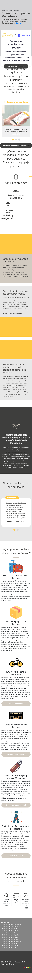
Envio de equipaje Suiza (9, 947)
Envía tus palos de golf (16, 805)
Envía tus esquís (16, 856)
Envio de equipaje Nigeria (10, 943)
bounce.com (23, 58)
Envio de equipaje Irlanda (10, 933)
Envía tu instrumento (16, 754)
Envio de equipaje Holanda (10, 939)
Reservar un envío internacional (16, 146)
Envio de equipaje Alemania (11, 924)
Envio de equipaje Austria (10, 937)
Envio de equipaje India (9, 928)
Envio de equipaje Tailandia (10, 941)
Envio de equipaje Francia (10, 926)
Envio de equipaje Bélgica (10, 930)
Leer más (19, 23)
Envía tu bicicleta (16, 704)
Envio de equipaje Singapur (10, 945)
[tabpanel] (16, 119)
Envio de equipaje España (10, 935)
